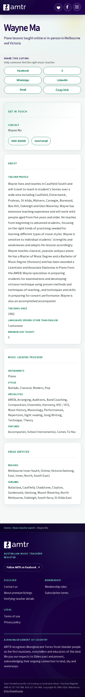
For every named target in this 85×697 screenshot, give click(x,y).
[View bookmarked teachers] (58, 7)
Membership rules (56, 587)
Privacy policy (12, 622)
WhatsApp (23, 80)
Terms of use (12, 616)
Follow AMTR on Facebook (23, 567)
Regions (13, 465)
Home (7, 528)
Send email (41, 141)
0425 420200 (18, 141)
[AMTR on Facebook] (68, 7)
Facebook (23, 70)
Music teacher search (24, 528)
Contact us (11, 587)
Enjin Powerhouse (13, 691)
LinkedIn (62, 80)
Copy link (62, 90)
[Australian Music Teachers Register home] (14, 7)
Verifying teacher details (19, 599)
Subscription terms (56, 593)
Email (23, 89)
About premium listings (18, 593)
